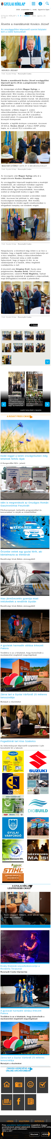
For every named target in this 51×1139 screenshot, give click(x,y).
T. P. (20, 16)
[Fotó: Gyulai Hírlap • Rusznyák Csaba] (7, 340)
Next (47, 921)
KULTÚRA (24, 1121)
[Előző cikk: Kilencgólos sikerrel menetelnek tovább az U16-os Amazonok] (49, 1133)
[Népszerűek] (30, 1089)
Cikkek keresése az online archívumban (18, 1069)
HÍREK (27, 16)
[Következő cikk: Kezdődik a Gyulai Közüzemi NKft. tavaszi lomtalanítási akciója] (2, 1133)
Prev (4, 921)
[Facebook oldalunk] (19, 1106)
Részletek (34, 1134)
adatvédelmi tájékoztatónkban (19, 1125)
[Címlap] (7, 1089)
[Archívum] (7, 1106)
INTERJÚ (39, 1121)
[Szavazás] (42, 1089)
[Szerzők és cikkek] (30, 1106)
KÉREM (45, 1134)
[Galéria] (19, 1089)
